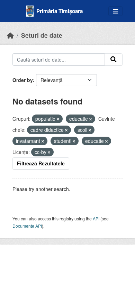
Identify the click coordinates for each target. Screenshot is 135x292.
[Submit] (114, 59)
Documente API (27, 226)
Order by (22, 79)
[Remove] (58, 119)
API (96, 218)
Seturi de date (41, 35)
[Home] (10, 35)
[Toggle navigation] (115, 11)
